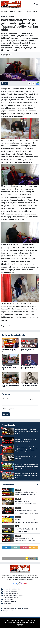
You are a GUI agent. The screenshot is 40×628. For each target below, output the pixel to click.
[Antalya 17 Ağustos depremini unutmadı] (30, 343)
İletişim (19, 608)
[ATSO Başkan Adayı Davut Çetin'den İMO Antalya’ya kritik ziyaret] (10, 377)
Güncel (12, 11)
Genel (35, 11)
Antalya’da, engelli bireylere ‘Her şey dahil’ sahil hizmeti (25, 539)
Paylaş (5, 83)
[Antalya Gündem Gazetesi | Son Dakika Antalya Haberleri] (11, 4)
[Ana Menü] (37, 4)
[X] (18, 583)
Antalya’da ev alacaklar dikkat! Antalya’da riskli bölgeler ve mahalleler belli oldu (26, 521)
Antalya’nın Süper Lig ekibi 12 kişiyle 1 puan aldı (26, 530)
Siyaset (20, 11)
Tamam (20, 625)
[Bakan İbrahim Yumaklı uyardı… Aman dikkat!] (10, 343)
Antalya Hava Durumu (10, 591)
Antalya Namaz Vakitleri (11, 593)
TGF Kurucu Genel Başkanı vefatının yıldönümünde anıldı (29, 385)
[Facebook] (15, 583)
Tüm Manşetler (8, 599)
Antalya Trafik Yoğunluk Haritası (13, 595)
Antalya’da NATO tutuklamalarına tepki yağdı (9, 367)
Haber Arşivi (7, 603)
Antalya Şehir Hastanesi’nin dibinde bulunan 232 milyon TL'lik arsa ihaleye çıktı (26, 503)
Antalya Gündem (8, 610)
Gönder (5, 414)
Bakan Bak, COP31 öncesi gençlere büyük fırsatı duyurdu (29, 367)
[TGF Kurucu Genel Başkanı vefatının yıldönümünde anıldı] (30, 377)
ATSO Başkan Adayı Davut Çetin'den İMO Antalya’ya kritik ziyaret (10, 385)
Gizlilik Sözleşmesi (8, 608)
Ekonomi (28, 11)
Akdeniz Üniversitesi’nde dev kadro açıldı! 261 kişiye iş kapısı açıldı (26, 493)
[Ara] (34, 4)
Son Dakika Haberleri (10, 601)
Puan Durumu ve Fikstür (11, 597)
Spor (17, 526)
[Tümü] (37, 485)
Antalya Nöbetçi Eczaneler (12, 589)
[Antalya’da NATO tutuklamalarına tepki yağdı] (10, 359)
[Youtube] (25, 583)
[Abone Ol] (37, 83)
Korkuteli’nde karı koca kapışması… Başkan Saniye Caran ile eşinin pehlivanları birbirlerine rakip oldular (26, 512)
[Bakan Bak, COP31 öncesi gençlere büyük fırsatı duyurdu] (30, 359)
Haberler (4, 16)
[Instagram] (21, 583)
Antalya (4, 11)
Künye (26, 608)
